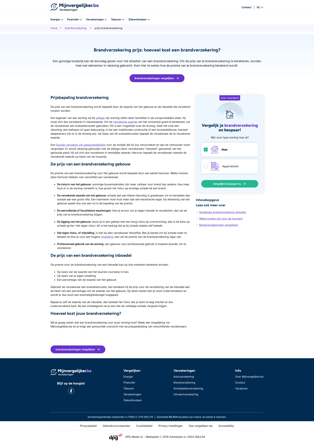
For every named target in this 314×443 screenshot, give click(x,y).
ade (102, 118)
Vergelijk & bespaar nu (227, 183)
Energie (55, 19)
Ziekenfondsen (137, 19)
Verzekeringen (95, 19)
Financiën (73, 19)
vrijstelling (107, 236)
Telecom (116, 19)
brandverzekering (76, 28)
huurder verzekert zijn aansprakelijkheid (80, 144)
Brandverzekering (184, 382)
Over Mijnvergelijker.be (249, 376)
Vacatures (241, 388)
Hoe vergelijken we (200, 425)
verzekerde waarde (125, 121)
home (54, 28)
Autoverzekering (184, 376)
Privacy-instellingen (170, 425)
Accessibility (226, 425)
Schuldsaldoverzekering (188, 388)
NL (258, 7)
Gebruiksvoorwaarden (116, 425)
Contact (246, 7)
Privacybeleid (88, 425)
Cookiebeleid (144, 425)
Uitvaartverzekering (186, 394)
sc (97, 118)
